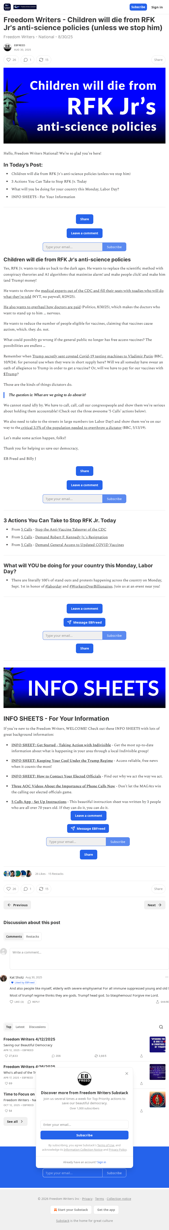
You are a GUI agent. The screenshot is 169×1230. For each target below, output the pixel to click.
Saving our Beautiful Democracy (28, 1045)
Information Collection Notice (83, 1150)
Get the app (106, 1210)
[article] (84, 1048)
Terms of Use (105, 1145)
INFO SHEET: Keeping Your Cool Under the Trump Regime (62, 761)
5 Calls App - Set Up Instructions (38, 802)
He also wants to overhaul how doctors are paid (42, 307)
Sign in (157, 7)
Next (152, 905)
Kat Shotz (17, 977)
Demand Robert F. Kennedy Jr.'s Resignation (71, 537)
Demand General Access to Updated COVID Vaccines (79, 545)
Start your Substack (73, 1210)
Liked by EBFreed (25, 982)
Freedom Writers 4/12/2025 (29, 1039)
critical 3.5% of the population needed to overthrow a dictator (71, 428)
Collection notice (119, 1199)
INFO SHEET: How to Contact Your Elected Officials (56, 776)
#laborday (53, 586)
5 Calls (26, 529)
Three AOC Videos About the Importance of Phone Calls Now (63, 786)
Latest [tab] (20, 1027)
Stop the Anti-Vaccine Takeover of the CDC (70, 529)
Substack (62, 1221)
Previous (20, 905)
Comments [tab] (14, 937)
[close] (126, 1073)
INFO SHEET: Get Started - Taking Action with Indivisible (61, 745)
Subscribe (138, 7)
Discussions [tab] (37, 1027)
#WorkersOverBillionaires (91, 586)
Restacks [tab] (32, 937)
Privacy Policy (118, 1150)
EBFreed (19, 45)
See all (12, 1121)
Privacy (87, 1199)
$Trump (10, 374)
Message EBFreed (87, 622)
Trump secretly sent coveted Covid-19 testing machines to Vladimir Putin (92, 356)
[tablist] (23, 936)
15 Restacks (55, 874)
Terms (99, 1199)
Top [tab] (8, 1027)
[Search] (161, 1027)
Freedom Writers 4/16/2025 (29, 1066)
